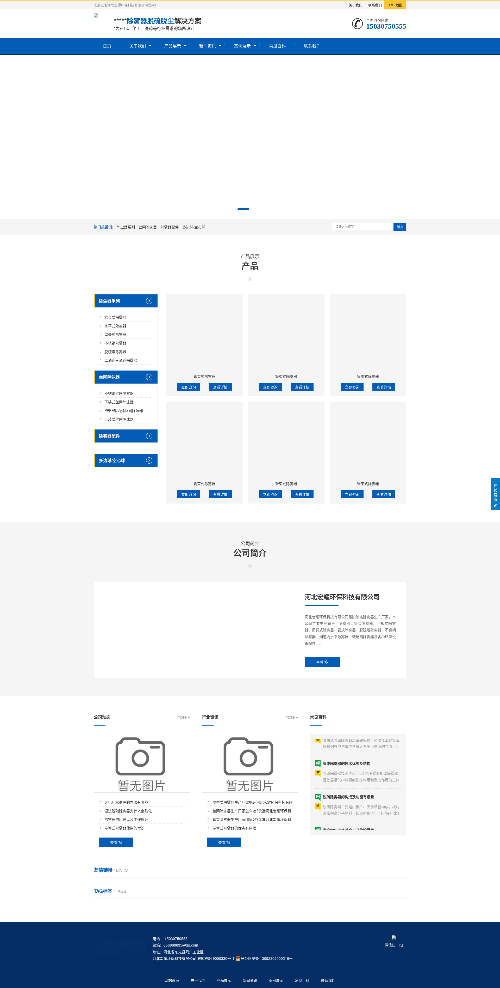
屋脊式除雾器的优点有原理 (234, 828)
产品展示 (172, 46)
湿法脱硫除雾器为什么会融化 (128, 810)
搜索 (400, 227)
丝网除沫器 (148, 226)
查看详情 (220, 387)
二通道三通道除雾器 (120, 360)
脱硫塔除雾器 (115, 351)
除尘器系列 (126, 226)
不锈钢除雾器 (115, 343)
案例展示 (242, 46)
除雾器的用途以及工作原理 (126, 819)
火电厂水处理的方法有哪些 (126, 802)
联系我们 (375, 4)
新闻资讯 (207, 46)
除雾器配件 (169, 226)
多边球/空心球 (193, 226)
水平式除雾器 (115, 325)
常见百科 (277, 46)
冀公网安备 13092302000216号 (267, 958)
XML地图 (395, 4)
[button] (243, 209)
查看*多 (322, 662)
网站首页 (172, 980)
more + (183, 717)
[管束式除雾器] (204, 332)
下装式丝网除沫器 (119, 401)
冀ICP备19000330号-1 (215, 958)
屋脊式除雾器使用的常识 (124, 828)
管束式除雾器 (115, 317)
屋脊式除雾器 (115, 334)
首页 (107, 46)
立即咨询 (188, 387)
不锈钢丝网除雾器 (119, 393)
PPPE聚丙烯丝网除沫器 (123, 410)
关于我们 (355, 4)
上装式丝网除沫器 (119, 419)
